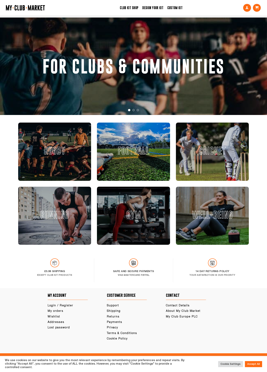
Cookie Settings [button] (230, 364)
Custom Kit (175, 8)
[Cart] (257, 8)
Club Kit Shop (129, 8)
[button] (247, 8)
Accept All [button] (253, 364)
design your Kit (152, 8)
